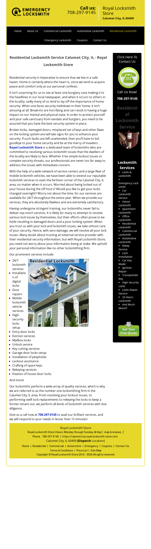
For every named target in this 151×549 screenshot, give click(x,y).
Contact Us (99, 40)
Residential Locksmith (123, 31)
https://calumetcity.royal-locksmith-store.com (90, 436)
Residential (39, 446)
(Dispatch (84, 441)
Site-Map (96, 450)
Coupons (82, 40)
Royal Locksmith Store (25, 147)
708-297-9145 (81, 12)
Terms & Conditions (61, 450)
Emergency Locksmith (58, 40)
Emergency (91, 446)
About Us (32, 31)
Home (18, 31)
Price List (82, 450)
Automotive (74, 446)
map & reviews (113, 432)
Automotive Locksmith (90, 31)
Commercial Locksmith (58, 31)
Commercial (56, 446)
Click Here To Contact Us (127, 59)
